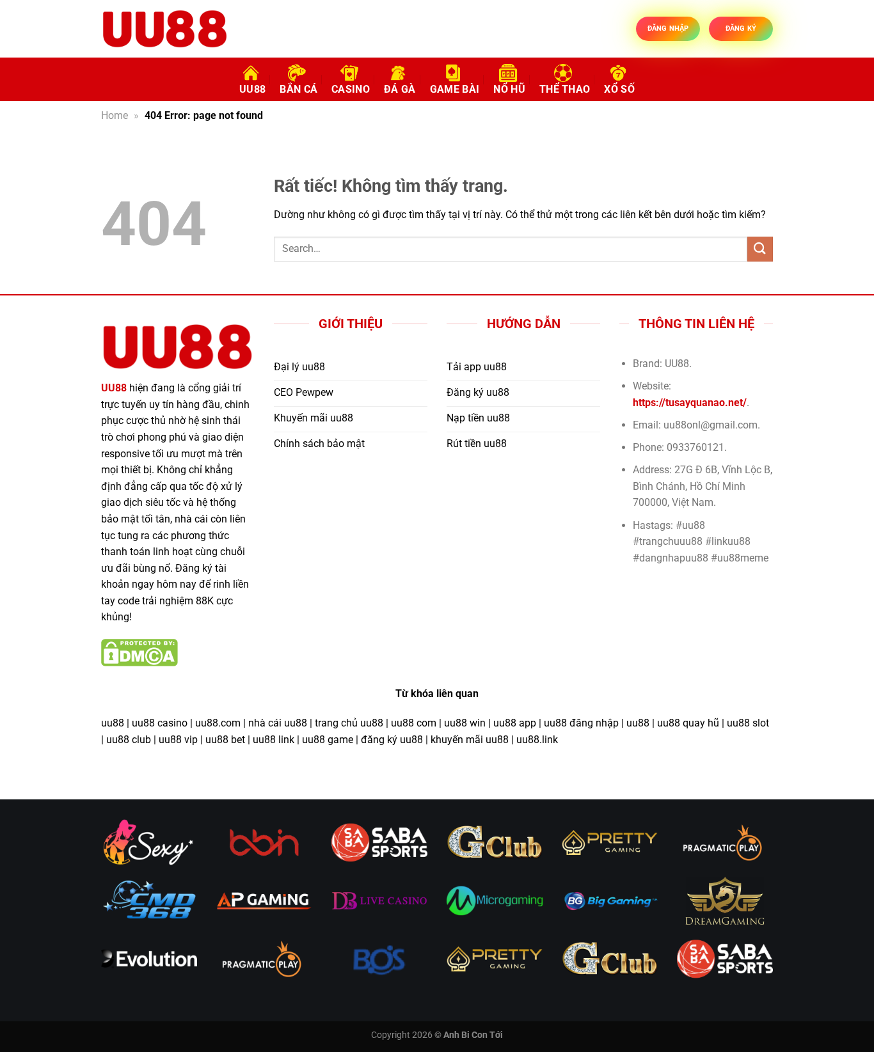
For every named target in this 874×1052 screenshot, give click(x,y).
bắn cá (298, 89)
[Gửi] (760, 249)
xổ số (619, 89)
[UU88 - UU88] (165, 29)
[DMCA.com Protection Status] (139, 652)
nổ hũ (509, 89)
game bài (455, 89)
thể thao (565, 89)
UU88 (252, 89)
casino (350, 89)
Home (114, 115)
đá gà (400, 89)
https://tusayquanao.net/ (690, 402)
